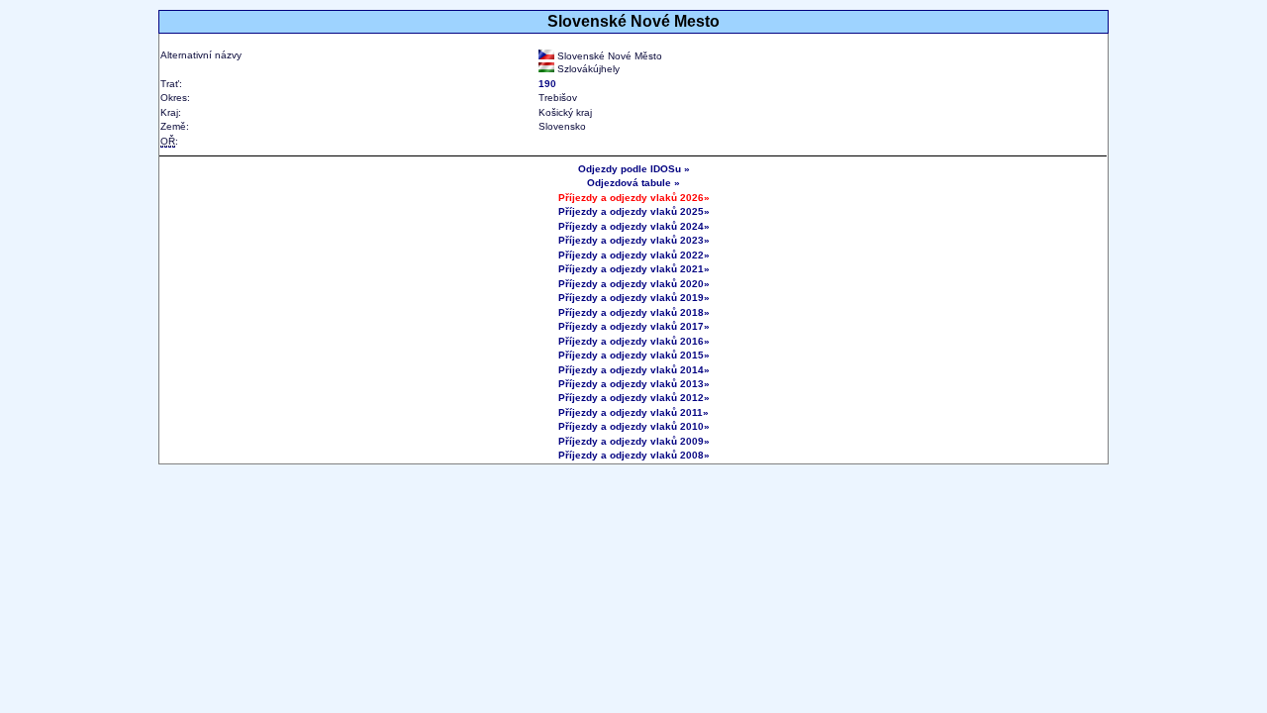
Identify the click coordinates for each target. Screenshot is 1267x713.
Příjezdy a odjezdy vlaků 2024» (634, 226)
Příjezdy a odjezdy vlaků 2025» (634, 211)
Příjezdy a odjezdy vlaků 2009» (634, 441)
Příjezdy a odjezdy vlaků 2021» (634, 268)
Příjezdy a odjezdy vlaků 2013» (634, 383)
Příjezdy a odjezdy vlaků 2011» (633, 412)
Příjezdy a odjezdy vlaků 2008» (634, 455)
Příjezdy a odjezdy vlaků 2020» (634, 283)
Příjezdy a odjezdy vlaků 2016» (634, 341)
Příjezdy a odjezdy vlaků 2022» (634, 255)
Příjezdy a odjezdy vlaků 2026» (634, 197)
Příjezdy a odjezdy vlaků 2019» (634, 297)
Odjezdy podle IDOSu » (634, 168)
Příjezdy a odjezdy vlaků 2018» (634, 312)
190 (547, 83)
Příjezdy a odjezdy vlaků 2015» (634, 355)
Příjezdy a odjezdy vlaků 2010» (634, 426)
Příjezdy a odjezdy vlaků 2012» (634, 397)
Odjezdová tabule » (633, 182)
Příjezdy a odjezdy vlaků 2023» (634, 240)
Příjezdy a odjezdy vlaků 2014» (634, 369)
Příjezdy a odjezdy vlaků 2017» (634, 326)
